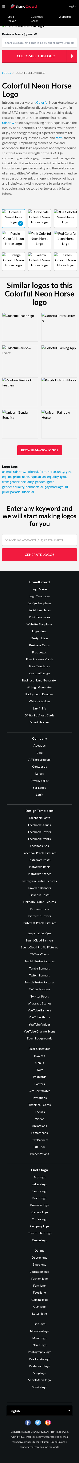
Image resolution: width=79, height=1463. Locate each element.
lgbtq (50, 482)
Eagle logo (39, 1264)
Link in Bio (39, 708)
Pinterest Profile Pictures (39, 923)
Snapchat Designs (39, 933)
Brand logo (39, 1198)
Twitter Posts (39, 996)
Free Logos (39, 652)
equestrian (38, 477)
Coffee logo (39, 1219)
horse (52, 471)
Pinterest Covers (39, 916)
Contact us (39, 766)
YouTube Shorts (39, 1017)
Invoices (39, 1056)
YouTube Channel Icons (39, 1031)
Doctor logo (39, 1257)
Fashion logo (39, 1278)
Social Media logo (39, 1380)
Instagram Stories (39, 874)
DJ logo (39, 1250)
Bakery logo (39, 1184)
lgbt (63, 477)
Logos (6, 72)
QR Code (39, 1147)
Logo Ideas (39, 631)
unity (61, 471)
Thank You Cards (39, 1104)
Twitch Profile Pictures (39, 982)
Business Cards (37, 19)
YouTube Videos (40, 1024)
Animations (39, 1126)
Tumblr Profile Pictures (39, 961)
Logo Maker (12, 19)
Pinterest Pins (39, 909)
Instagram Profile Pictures (39, 881)
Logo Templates (39, 596)
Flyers (39, 1069)
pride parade (11, 492)
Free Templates (39, 666)
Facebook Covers (39, 832)
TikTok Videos (39, 954)
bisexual (28, 492)
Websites (65, 16)
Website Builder (39, 701)
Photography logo (39, 1352)
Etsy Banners (39, 1140)
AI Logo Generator (39, 687)
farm (59, 138)
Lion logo (40, 1324)
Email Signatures (39, 1048)
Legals (39, 773)
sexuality (27, 482)
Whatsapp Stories (39, 1003)
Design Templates (40, 603)
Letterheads (39, 1132)
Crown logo (39, 1240)
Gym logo (39, 1306)
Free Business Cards (39, 659)
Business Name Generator (39, 680)
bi (66, 487)
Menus (39, 1063)
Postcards (39, 1076)
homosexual (35, 487)
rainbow (8, 123)
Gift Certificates (39, 1091)
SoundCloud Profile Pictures (39, 947)
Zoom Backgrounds (39, 1038)
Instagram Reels (39, 867)
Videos (39, 1119)
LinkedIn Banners (39, 888)
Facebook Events (39, 839)
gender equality (13, 487)
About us (39, 745)
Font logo (39, 1285)
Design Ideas (39, 638)
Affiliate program (39, 759)
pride (17, 477)
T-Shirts (39, 1112)
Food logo (39, 1292)
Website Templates (40, 624)
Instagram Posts (40, 860)
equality (53, 477)
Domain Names (39, 722)
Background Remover (39, 694)
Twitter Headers (40, 989)
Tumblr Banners (39, 968)
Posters (39, 1084)
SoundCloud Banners (40, 940)
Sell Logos (39, 787)
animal (7, 471)
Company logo (39, 1226)
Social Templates (39, 610)
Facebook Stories (39, 825)
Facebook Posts (39, 817)
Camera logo (39, 1212)
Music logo (39, 1338)
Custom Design (39, 673)
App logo (40, 1177)
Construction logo (40, 1233)
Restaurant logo (39, 1366)
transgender (11, 482)
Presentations (39, 1154)
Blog (40, 752)
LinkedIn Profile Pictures (39, 902)
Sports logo (39, 1387)
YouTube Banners (39, 1010)
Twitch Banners (39, 975)
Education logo (39, 1271)
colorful (33, 471)
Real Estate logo (39, 1359)
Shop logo (39, 1373)
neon (26, 477)
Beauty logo (39, 1191)
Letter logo (39, 1313)
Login (39, 794)
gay (68, 471)
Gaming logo (39, 1299)
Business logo (39, 1205)
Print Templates (39, 617)
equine (7, 477)
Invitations (39, 1098)
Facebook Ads (39, 845)
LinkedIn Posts (40, 895)
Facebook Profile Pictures (39, 853)
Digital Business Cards (39, 715)
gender (40, 482)
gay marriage (54, 487)
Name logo (40, 1345)
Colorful (42, 102)
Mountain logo (39, 1331)
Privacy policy (39, 780)
